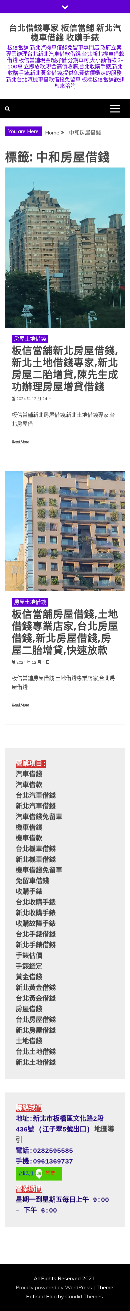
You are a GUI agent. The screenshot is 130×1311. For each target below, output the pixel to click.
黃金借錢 (29, 977)
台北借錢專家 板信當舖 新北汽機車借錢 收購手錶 (65, 32)
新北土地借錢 (36, 1063)
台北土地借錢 (36, 1052)
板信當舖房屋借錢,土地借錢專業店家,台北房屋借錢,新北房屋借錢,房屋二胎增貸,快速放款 (65, 632)
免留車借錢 (32, 881)
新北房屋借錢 (36, 1031)
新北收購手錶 (36, 913)
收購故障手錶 (36, 924)
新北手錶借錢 (36, 945)
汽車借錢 (29, 774)
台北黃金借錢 (36, 999)
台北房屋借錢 (36, 1020)
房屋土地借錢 (30, 338)
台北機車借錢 (36, 849)
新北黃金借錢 (36, 988)
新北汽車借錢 (36, 806)
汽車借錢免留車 (39, 817)
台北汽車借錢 (36, 796)
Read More (20, 441)
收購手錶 (29, 892)
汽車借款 (29, 785)
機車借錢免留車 (39, 871)
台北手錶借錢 (36, 935)
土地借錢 (29, 1041)
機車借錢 (29, 828)
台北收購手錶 (36, 903)
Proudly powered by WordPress (54, 1287)
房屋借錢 (29, 1009)
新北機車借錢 (36, 860)
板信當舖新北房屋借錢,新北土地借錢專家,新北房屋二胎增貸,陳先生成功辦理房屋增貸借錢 (65, 368)
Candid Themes (84, 1296)
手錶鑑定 (29, 967)
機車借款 (29, 839)
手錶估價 (29, 956)
